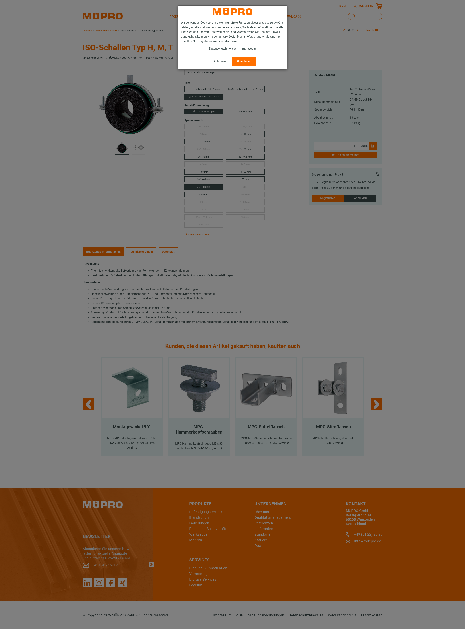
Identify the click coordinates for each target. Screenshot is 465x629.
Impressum (249, 48)
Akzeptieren (243, 61)
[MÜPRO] (232, 11)
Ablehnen (220, 61)
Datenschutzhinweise (222, 48)
